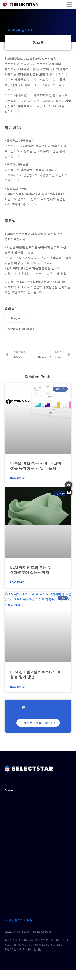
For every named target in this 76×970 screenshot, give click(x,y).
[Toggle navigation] (69, 4)
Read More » (18, 478)
